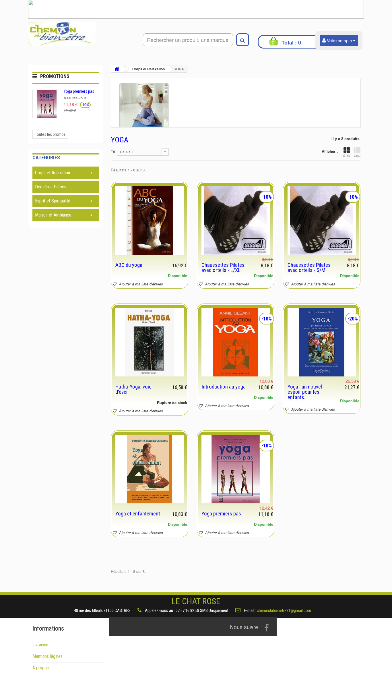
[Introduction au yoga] (235, 342)
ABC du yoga (128, 265)
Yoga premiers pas (79, 91)
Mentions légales (47, 656)
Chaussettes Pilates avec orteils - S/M (309, 267)
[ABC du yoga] (149, 220)
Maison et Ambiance (53, 215)
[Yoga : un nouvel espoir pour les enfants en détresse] (322, 342)
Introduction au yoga (223, 386)
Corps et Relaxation (52, 172)
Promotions (54, 76)
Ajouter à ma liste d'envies (140, 284)
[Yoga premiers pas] (235, 469)
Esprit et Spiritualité (52, 201)
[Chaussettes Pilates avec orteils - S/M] (322, 220)
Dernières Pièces (50, 187)
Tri (113, 151)
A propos (40, 667)
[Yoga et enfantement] (149, 469)
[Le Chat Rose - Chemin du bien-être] (81, 34)
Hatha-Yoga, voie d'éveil (133, 389)
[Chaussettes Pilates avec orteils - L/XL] (235, 220)
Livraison (40, 645)
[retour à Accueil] (116, 68)
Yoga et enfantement (137, 513)
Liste (357, 155)
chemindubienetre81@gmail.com (284, 610)
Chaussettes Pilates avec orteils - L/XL (222, 267)
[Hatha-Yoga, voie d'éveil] (149, 342)
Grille (346, 155)
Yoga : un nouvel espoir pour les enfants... (305, 392)
